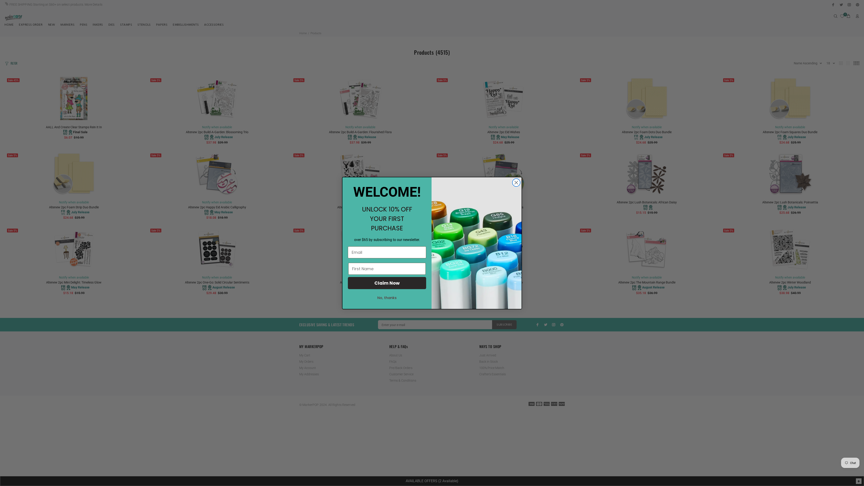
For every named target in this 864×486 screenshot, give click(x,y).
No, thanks (387, 297)
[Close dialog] (516, 183)
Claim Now (387, 283)
